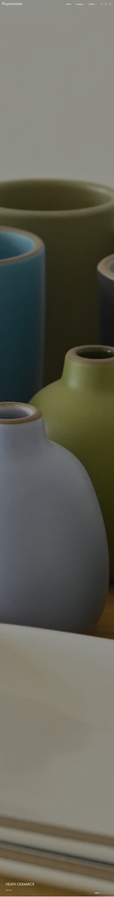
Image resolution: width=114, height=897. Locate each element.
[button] (79, 4)
